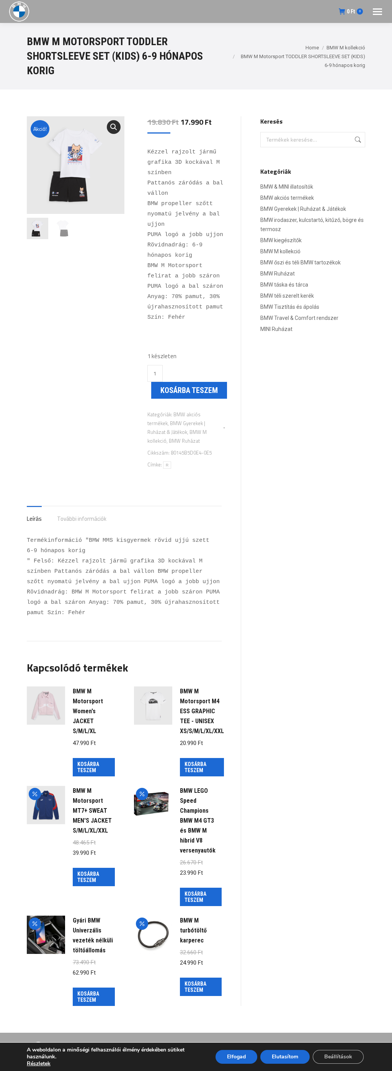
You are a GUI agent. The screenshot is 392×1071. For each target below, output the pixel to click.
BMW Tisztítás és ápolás (289, 307)
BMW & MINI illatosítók (286, 187)
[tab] (34, 515)
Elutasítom (285, 1056)
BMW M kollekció (280, 251)
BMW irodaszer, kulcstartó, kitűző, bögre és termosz (312, 224)
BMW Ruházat (184, 441)
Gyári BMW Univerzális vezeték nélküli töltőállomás (93, 935)
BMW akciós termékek (287, 198)
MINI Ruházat (276, 329)
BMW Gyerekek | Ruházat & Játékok (303, 209)
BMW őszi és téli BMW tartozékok (300, 262)
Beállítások (338, 1056)
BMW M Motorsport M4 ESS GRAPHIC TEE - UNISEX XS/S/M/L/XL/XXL (202, 711)
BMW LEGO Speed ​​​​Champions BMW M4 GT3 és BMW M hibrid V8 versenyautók (198, 820)
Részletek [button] (39, 1063)
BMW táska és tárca (284, 285)
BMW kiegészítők (281, 240)
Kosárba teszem (189, 390)
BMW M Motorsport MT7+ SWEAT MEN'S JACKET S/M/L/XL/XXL (92, 810)
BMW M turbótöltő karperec (193, 930)
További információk (81, 518)
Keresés (357, 139)
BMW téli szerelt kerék (287, 296)
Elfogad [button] (236, 1056)
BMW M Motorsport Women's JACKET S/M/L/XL (88, 711)
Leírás (34, 518)
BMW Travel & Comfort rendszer (299, 318)
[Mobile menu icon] (377, 11)
